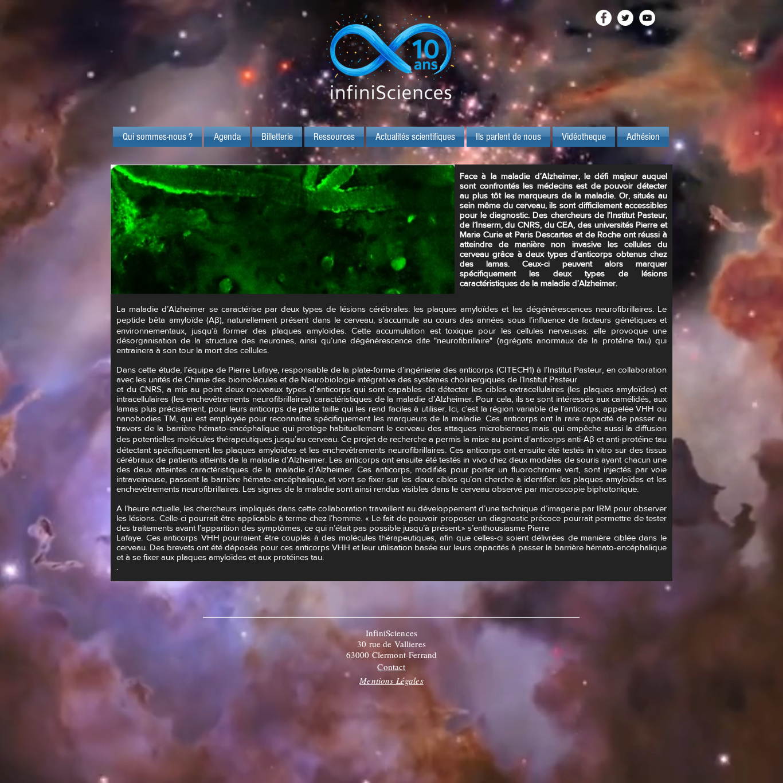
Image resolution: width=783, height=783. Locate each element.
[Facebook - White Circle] (604, 18)
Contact (391, 666)
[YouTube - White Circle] (647, 18)
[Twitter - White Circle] (625, 18)
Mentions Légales (391, 680)
